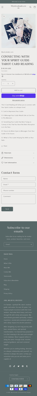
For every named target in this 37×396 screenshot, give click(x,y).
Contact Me (7, 272)
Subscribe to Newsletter (11, 280)
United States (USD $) (17, 379)
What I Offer (8, 263)
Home (5, 259)
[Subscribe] (31, 244)
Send (7, 209)
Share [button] (5, 146)
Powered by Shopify (25, 392)
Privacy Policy (8, 293)
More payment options (18, 100)
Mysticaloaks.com (15, 392)
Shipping (6, 289)
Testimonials (7, 276)
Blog (5, 285)
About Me (7, 267)
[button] (2, 7)
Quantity (3, 79)
